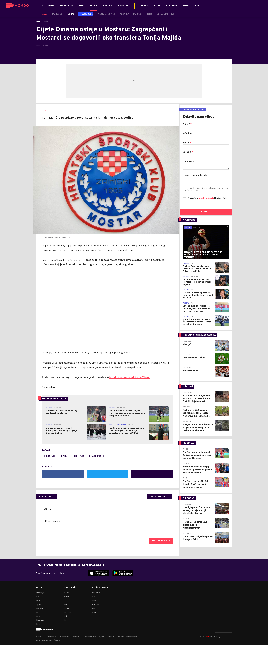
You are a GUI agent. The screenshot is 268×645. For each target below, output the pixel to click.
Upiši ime (46, 509)
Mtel (38, 616)
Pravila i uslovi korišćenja (48, 640)
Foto (38, 624)
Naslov (187, 124)
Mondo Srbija (70, 587)
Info (38, 601)
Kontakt (77, 637)
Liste (66, 620)
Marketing (51, 637)
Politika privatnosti (127, 637)
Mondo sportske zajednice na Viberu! (129, 377)
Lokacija (188, 152)
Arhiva (111, 637)
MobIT (39, 612)
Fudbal (45, 21)
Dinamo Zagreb (96, 456)
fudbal (65, 456)
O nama (39, 637)
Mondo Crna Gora (100, 587)
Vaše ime (188, 133)
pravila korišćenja (206, 198)
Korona (39, 596)
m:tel (208, 637)
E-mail (187, 143)
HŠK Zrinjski (50, 456)
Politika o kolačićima (94, 637)
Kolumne (40, 620)
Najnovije (40, 593)
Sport (38, 21)
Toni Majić (79, 456)
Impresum (64, 637)
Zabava (67, 604)
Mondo (39, 587)
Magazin (39, 608)
